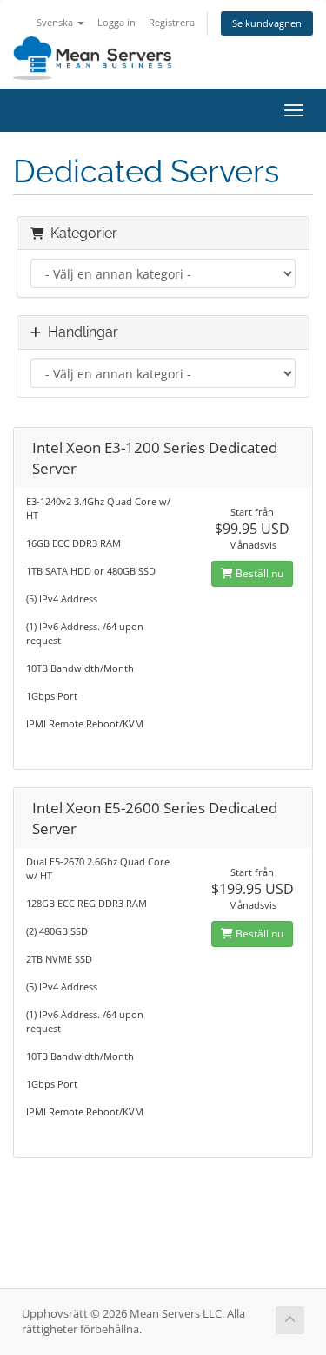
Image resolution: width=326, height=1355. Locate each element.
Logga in (116, 22)
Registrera (172, 22)
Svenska (56, 22)
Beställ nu (258, 573)
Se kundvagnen (267, 23)
